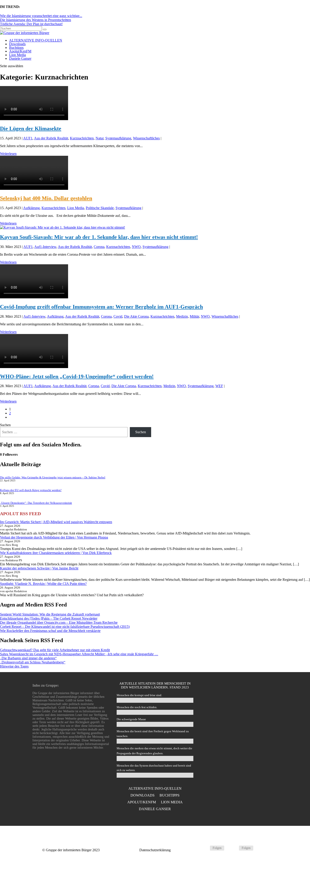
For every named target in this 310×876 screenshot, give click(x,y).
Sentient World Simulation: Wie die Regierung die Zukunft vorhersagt (50, 614)
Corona (99, 247)
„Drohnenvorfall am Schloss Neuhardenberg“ (32, 662)
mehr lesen (239, 738)
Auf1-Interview (45, 247)
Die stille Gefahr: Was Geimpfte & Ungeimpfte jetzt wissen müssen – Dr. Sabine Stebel (52, 477)
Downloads (17, 44)
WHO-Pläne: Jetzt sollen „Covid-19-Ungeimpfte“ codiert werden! (77, 376)
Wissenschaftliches (146, 138)
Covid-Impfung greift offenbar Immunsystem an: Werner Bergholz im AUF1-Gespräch (101, 307)
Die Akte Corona (136, 316)
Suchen (5, 425)
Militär (194, 316)
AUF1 (27, 138)
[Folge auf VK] (233, 848)
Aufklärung (31, 208)
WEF (219, 386)
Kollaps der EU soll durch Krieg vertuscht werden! (31, 490)
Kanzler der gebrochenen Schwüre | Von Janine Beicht (39, 568)
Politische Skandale (100, 208)
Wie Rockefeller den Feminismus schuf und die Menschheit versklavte (50, 631)
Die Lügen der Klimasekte (30, 128)
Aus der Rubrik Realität (51, 138)
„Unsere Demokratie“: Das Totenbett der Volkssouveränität (36, 503)
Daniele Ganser (20, 58)
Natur (99, 138)
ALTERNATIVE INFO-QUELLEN (35, 40)
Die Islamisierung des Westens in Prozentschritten (35, 20)
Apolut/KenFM (20, 51)
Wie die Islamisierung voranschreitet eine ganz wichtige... (41, 16)
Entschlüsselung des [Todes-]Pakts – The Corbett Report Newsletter (48, 618)
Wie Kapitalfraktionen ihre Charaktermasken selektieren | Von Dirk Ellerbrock (56, 553)
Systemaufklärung (118, 138)
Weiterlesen (8, 154)
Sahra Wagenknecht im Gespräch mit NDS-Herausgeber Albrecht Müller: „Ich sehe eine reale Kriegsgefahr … (79, 654)
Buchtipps (16, 47)
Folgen (217, 848)
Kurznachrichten (82, 138)
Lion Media (17, 55)
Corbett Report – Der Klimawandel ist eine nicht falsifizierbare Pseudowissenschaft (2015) (65, 627)
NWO (136, 247)
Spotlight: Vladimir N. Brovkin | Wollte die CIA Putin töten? (43, 584)
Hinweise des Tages (14, 666)
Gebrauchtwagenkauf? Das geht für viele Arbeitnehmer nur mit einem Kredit (55, 650)
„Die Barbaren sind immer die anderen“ (28, 658)
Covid (117, 316)
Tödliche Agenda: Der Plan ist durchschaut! (31, 24)
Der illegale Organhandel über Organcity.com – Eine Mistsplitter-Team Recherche (59, 622)
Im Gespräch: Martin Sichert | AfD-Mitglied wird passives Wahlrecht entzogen (56, 522)
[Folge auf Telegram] (204, 848)
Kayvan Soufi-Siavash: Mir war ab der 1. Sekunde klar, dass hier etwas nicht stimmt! (99, 237)
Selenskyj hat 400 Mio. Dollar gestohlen (46, 198)
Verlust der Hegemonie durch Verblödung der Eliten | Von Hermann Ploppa (54, 537)
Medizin (182, 316)
